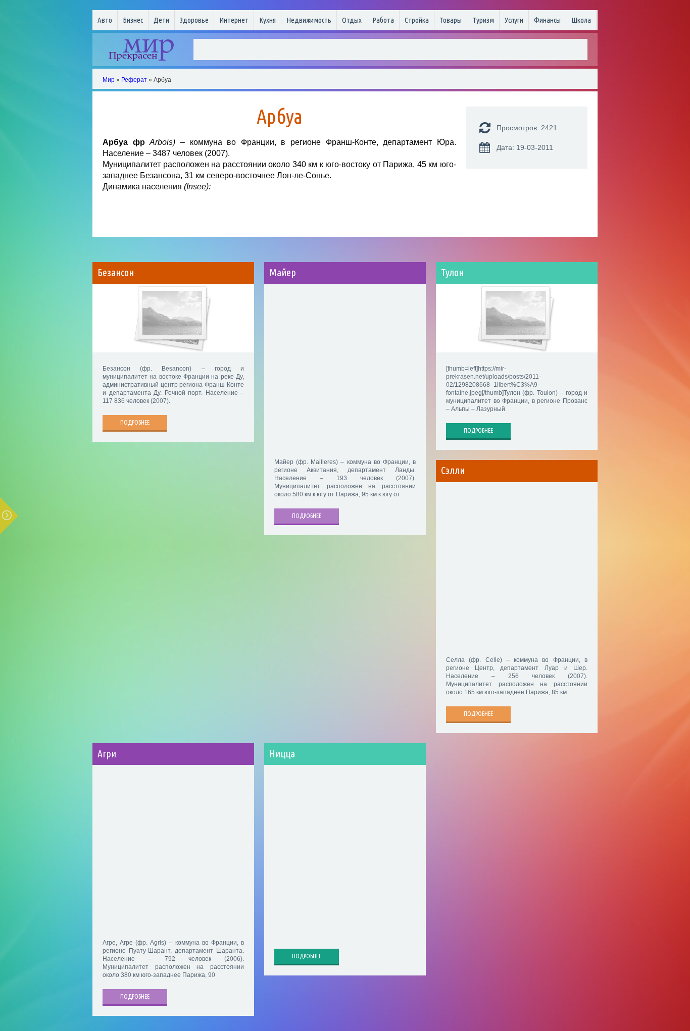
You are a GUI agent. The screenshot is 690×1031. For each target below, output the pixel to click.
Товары (450, 20)
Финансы (547, 20)
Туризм (483, 20)
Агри (106, 753)
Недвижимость (308, 20)
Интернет (234, 20)
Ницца (282, 753)
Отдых (352, 20)
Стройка (417, 20)
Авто (104, 20)
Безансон (115, 272)
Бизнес (133, 20)
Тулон (452, 272)
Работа (383, 20)
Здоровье (194, 20)
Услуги (514, 20)
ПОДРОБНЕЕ (135, 422)
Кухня (267, 20)
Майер (282, 272)
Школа (581, 20)
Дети (161, 20)
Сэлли (453, 470)
